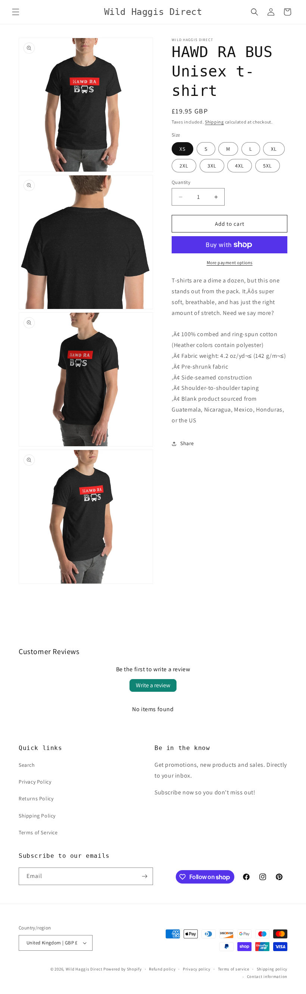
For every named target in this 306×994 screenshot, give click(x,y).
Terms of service (233, 969)
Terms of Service (38, 832)
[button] (15, 12)
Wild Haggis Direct (84, 969)
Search (27, 765)
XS (182, 149)
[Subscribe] (144, 876)
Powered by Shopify (122, 969)
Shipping (214, 122)
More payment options (230, 262)
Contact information (267, 976)
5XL (267, 165)
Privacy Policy (35, 781)
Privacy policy (196, 969)
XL (274, 149)
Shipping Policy (37, 815)
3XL (211, 165)
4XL (239, 165)
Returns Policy (36, 798)
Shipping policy (272, 969)
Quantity (181, 182)
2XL (183, 165)
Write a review (153, 685)
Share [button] (187, 443)
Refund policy (162, 969)
